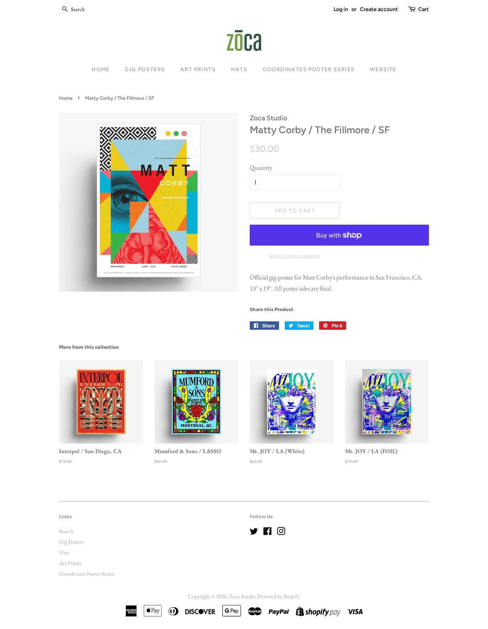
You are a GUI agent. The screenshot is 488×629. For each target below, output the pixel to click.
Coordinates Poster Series (309, 69)
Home (101, 69)
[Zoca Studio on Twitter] (254, 532)
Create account (379, 9)
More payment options (294, 255)
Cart (423, 9)
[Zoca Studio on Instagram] (281, 532)
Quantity (261, 167)
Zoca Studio (242, 596)
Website (383, 69)
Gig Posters (145, 69)
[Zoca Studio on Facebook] (267, 532)
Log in (341, 9)
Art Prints (198, 69)
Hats (239, 69)
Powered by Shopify (279, 596)
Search (66, 531)
